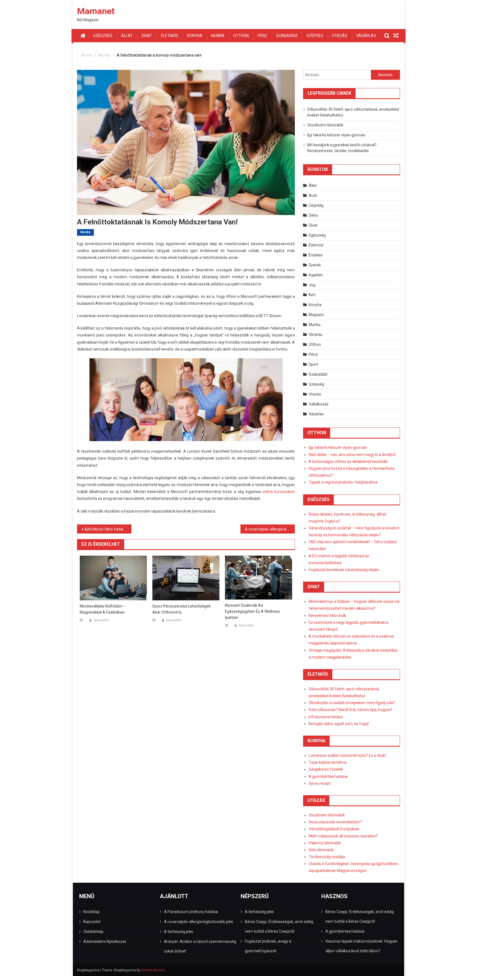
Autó (313, 195)
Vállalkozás (318, 404)
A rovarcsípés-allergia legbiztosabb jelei (270, 529)
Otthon (241, 35)
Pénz (262, 35)
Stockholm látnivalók (325, 125)
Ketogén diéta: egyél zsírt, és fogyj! (339, 724)
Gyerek (315, 265)
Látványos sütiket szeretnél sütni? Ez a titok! (347, 755)
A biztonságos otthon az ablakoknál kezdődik (348, 461)
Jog (312, 285)
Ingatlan (316, 275)
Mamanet (96, 11)
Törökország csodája (327, 857)
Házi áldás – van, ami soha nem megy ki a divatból (352, 454)
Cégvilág (316, 205)
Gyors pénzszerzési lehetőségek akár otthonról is (181, 609)
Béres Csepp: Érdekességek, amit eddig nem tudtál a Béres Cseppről (279, 926)
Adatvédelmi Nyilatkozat (104, 941)
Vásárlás (366, 35)
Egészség (102, 35)
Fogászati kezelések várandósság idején (344, 569)
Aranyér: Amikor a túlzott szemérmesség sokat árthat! (200, 946)
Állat (127, 35)
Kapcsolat (91, 921)
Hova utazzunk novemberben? (335, 822)
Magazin (316, 314)
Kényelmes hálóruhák (327, 615)
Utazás (339, 35)
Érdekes (316, 255)
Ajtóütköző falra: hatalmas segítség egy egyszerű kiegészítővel (107, 529)
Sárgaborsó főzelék (326, 769)
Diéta (313, 215)
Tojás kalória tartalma (327, 762)
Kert (312, 295)
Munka (217, 35)
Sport (313, 364)
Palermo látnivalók (325, 843)
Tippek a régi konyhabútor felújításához (343, 482)
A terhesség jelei (178, 931)
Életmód (169, 35)
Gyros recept (320, 783)
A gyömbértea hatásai (328, 776)
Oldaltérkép (93, 931)
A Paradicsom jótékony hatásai (191, 911)
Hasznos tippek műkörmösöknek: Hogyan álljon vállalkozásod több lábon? (361, 946)
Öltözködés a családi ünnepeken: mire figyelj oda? (352, 703)
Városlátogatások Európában (334, 829)
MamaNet (101, 620)
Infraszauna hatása (326, 717)
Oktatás (315, 334)
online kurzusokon (279, 491)
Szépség (314, 35)
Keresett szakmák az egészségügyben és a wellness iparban (252, 611)
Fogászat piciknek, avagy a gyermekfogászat (268, 946)
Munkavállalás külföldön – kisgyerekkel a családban (102, 609)
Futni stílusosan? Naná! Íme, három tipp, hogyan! (350, 709)
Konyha (194, 35)
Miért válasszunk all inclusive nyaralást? (343, 836)
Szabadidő (287, 35)
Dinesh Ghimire (153, 970)
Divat (147, 35)
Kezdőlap (91, 911)
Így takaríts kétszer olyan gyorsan (336, 135)
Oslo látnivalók (321, 850)
